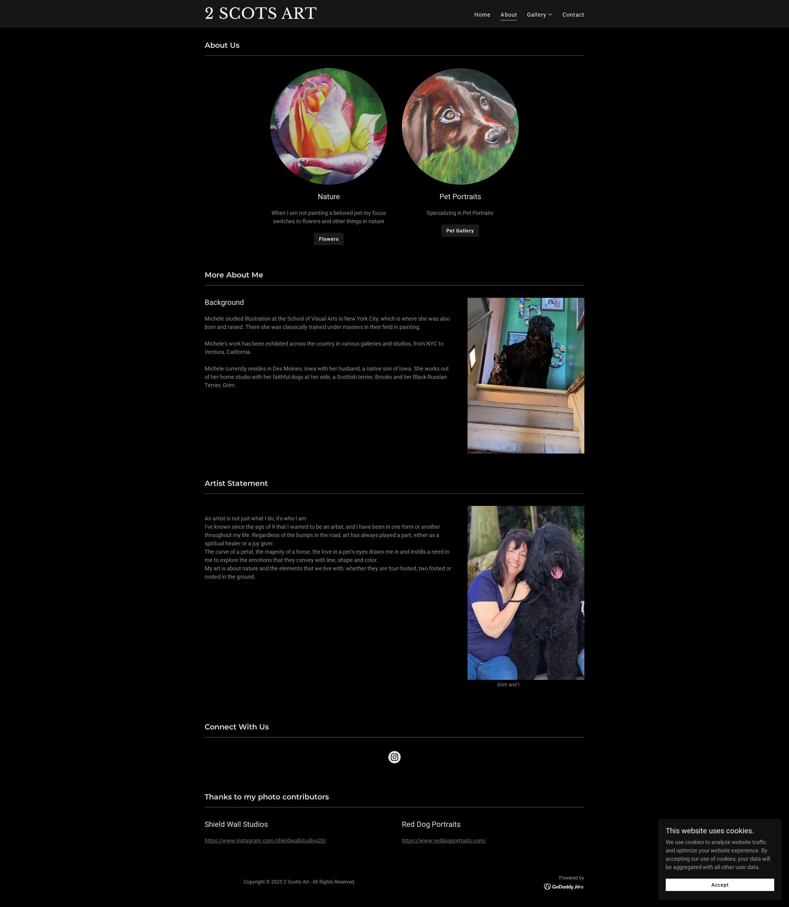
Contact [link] (573, 14)
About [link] (509, 14)
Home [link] (482, 14)
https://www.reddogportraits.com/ (444, 840)
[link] (271, 17)
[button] (540, 14)
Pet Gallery (460, 231)
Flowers (329, 239)
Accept (720, 885)
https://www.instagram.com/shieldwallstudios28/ (265, 840)
